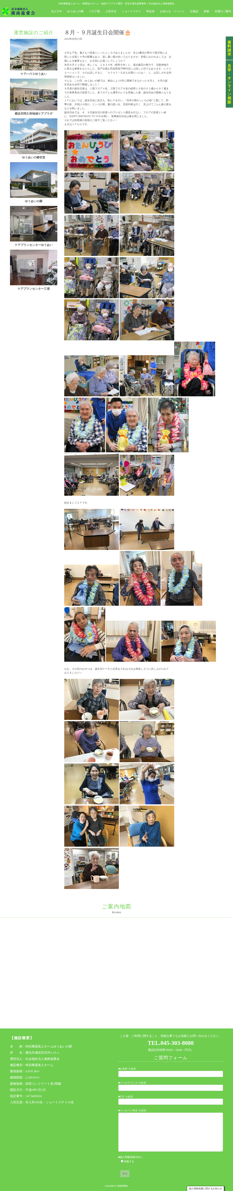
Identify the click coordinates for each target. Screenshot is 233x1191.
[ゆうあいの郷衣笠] (33, 153)
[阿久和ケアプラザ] (33, 109)
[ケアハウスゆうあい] (33, 69)
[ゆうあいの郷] (33, 197)
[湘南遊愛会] (18, 11)
